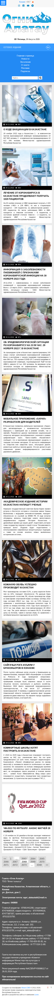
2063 (23, 859)
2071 (6, 865)
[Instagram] (19, 5)
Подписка (25, 71)
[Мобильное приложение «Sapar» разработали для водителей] (27, 393)
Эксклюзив (25, 62)
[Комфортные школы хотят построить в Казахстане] (27, 722)
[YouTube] (28, 5)
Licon (36, 995)
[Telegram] (32, 5)
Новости (25, 59)
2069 (32, 862)
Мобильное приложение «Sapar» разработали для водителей (24, 420)
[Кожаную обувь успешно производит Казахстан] (27, 559)
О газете (25, 65)
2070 (41, 862)
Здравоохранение (43, 497)
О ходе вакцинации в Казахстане (25, 129)
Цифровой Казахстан (42, 414)
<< (5, 859)
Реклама (25, 68)
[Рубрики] (3, 3)
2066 (6, 862)
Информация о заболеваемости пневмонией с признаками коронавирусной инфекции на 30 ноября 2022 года (25, 274)
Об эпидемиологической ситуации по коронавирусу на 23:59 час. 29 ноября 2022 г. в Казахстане (26, 345)
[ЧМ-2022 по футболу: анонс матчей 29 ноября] (27, 803)
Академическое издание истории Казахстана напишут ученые (25, 503)
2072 (15, 865)
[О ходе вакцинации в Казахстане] (27, 104)
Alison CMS (25, 988)
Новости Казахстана (42, 124)
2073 (24, 865)
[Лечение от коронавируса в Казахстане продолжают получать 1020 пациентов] (27, 167)
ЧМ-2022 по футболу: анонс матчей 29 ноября (26, 830)
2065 (41, 859)
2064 (32, 859)
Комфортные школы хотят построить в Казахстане (20, 749)
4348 (39, 865)
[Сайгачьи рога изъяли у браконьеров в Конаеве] (27, 639)
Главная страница (25, 55)
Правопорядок (45, 660)
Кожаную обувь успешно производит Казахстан (19, 586)
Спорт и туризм (44, 823)
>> (47, 865)
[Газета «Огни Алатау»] (27, 23)
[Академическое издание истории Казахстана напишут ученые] (27, 476)
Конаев (22, 2)
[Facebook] (24, 5)
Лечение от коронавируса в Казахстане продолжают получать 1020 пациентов (26, 196)
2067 (15, 862)
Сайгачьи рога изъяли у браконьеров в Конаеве (19, 666)
